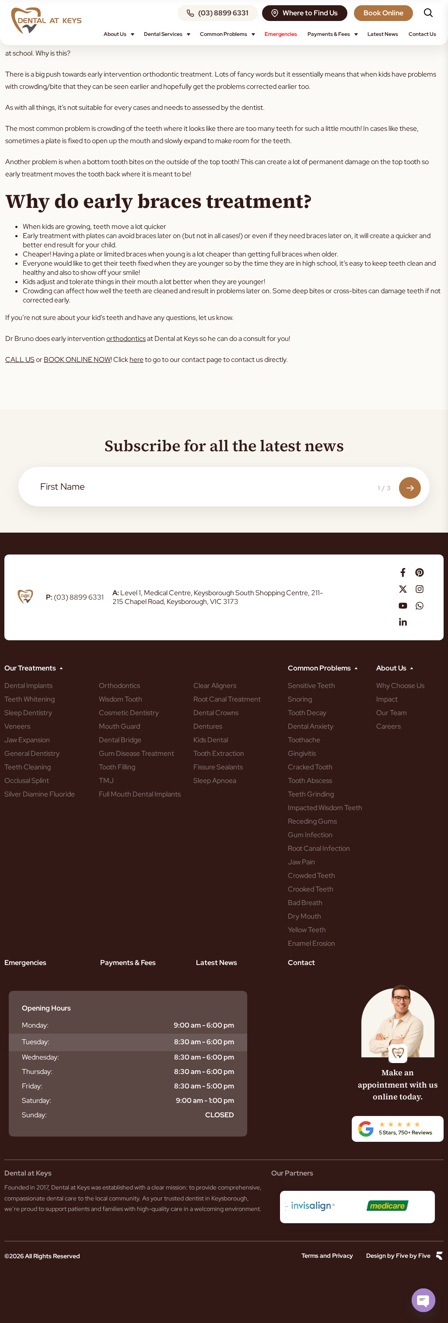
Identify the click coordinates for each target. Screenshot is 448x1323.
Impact (387, 699)
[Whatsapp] (419, 605)
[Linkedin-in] (403, 622)
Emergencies (281, 34)
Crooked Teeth (310, 889)
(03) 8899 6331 (75, 597)
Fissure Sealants (218, 767)
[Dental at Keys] (46, 20)
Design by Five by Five (398, 1256)
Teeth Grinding (311, 794)
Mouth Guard (119, 726)
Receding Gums (312, 821)
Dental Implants (28, 685)
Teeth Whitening (29, 699)
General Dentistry (32, 753)
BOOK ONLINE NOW (77, 359)
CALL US (20, 359)
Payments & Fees (329, 34)
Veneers (17, 726)
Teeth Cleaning (27, 767)
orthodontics (126, 338)
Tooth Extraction (218, 753)
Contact (301, 962)
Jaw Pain (301, 862)
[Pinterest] (419, 572)
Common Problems (223, 34)
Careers (388, 726)
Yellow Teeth (307, 929)
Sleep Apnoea (214, 780)
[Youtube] (403, 605)
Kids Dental (210, 739)
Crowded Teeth (311, 875)
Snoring (300, 699)
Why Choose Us (400, 685)
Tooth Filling (117, 767)
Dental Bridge (120, 739)
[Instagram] (419, 589)
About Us (115, 34)
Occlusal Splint (26, 780)
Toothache (304, 739)
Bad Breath (305, 902)
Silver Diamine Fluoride (39, 794)
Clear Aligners (214, 685)
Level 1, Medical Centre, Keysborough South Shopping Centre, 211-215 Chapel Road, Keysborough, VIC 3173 (217, 597)
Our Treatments (30, 668)
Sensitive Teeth (311, 685)
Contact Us (422, 34)
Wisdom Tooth (120, 699)
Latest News (383, 34)
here (137, 359)
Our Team (391, 712)
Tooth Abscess (310, 780)
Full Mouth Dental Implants (140, 794)
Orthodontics (119, 685)
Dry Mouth (304, 916)
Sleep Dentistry (28, 712)
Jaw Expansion (27, 739)
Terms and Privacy (327, 1256)
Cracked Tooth (310, 767)
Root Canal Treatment (227, 699)
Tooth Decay (307, 712)
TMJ (106, 780)
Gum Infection (310, 834)
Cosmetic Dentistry (129, 712)
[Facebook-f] (403, 572)
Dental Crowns (215, 712)
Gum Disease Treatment (136, 753)
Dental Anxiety (310, 726)
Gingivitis (302, 753)
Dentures (207, 726)
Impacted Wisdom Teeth (325, 807)
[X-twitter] (403, 589)
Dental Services (163, 34)
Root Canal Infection (319, 848)
